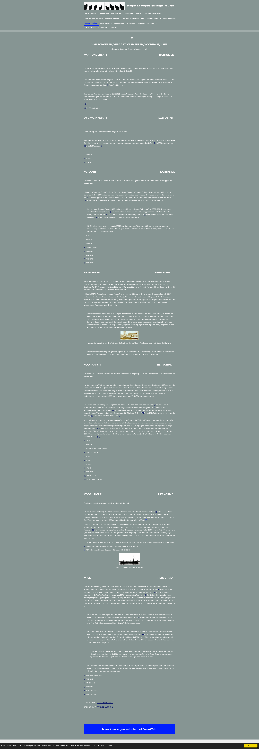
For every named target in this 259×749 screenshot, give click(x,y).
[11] (98, 437)
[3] (101, 146)
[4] (111, 212)
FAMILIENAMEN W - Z (105, 703)
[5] (106, 214)
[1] (127, 82)
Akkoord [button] (250, 746)
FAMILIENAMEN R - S (105, 707)
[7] (96, 217)
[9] (119, 416)
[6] (145, 214)
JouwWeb (149, 729)
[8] (168, 229)
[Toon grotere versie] (129, 335)
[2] (107, 85)
